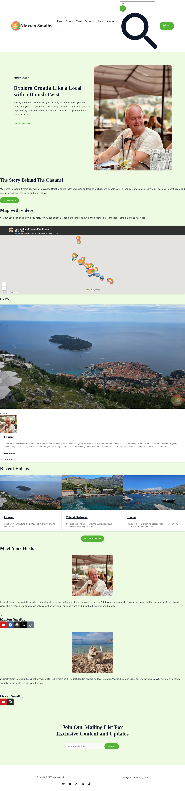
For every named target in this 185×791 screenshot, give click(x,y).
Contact (110, 21)
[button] (92, 21)
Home (59, 21)
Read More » (9, 453)
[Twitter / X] (76, 783)
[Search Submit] (123, 8)
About (100, 21)
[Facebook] (70, 783)
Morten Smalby (37, 25)
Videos (69, 21)
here (38, 217)
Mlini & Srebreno (76, 517)
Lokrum (9, 437)
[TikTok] (89, 783)
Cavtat (131, 517)
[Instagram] (83, 783)
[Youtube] (63, 783)
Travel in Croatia (83, 21)
